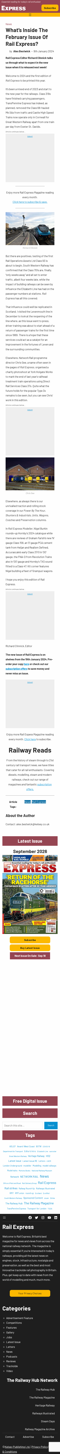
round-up (29, 1193)
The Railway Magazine (39, 1203)
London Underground (12, 1165)
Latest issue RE (30, 1161)
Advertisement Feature (19, 1318)
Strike (52, 1198)
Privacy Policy (40, 1446)
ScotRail (46, 1193)
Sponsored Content (33, 1198)
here (26, 664)
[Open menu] (30, 15)
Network (14, 1176)
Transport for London (36, 1208)
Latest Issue (13, 1341)
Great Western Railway (18, 1156)
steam (46, 1198)
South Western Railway (13, 1198)
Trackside (12, 1366)
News (9, 24)
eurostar (52, 1151)
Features (11, 1327)
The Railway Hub (14, 1203)
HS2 (48, 1155)
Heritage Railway (36, 1156)
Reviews (11, 1361)
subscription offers (16, 668)
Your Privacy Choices (30, 1293)
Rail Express (39, 801)
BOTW (38, 1146)
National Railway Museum (42, 1170)
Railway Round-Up (27, 1188)
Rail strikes (10, 1188)
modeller (27, 1165)
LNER (49, 1161)
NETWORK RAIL (29, 1176)
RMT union (19, 1193)
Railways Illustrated (45, 1188)
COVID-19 (46, 1146)
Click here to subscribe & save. (30, 201)
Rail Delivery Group (29, 1183)
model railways (49, 1165)
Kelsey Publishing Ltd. (17, 1446)
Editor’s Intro (30, 1151)
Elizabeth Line (42, 1151)
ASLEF (12, 1146)
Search (51, 1125)
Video (9, 1370)
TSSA (50, 1208)
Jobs (9, 1337)
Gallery (10, 1332)
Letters (42, 1161)
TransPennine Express (16, 1208)
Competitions (14, 1322)
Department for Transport (13, 1151)
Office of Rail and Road (12, 1183)
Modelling (37, 1165)
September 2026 (30, 851)
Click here (30, 739)
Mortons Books (24, 1170)
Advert (30, 136)
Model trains (12, 1170)
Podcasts (11, 1356)
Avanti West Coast (26, 1146)
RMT (12, 1193)
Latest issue (14, 1160)
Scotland (38, 1193)
